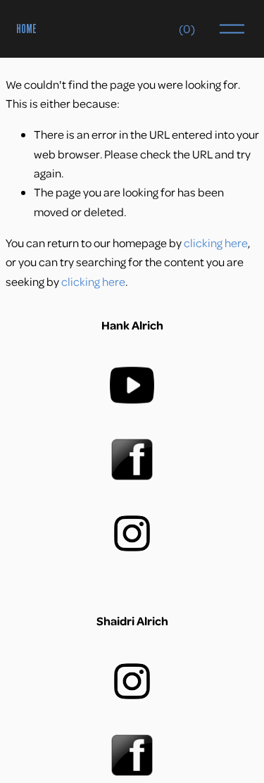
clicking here (216, 242)
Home (26, 28)
